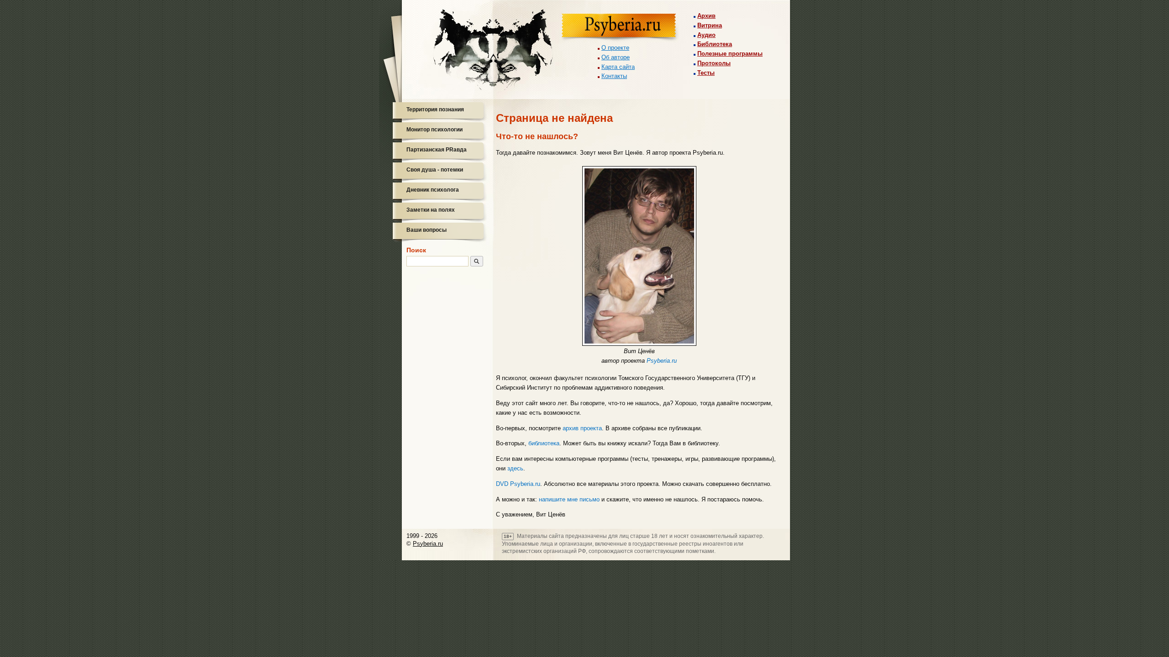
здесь (515, 468)
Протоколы (714, 63)
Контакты (614, 76)
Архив (706, 15)
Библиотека (714, 44)
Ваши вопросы (426, 230)
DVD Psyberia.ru (518, 483)
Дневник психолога (432, 190)
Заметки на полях (430, 210)
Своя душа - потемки (434, 170)
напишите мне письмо (569, 499)
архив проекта (582, 428)
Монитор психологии (434, 129)
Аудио (706, 34)
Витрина (709, 25)
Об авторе (615, 57)
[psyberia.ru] (620, 28)
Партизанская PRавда (436, 149)
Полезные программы (730, 53)
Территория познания (435, 109)
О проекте (615, 47)
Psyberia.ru (662, 360)
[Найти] (476, 261)
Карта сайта (618, 66)
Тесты (706, 72)
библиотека (543, 443)
